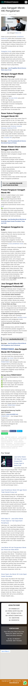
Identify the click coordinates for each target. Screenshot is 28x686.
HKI (6, 38)
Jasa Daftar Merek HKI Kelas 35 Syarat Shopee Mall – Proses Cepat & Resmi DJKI (20, 461)
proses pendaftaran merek (15, 243)
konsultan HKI (8, 137)
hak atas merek (13, 98)
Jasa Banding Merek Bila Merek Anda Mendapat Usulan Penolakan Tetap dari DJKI (13, 221)
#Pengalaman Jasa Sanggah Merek (11, 446)
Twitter (20, 431)
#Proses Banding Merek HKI (9, 447)
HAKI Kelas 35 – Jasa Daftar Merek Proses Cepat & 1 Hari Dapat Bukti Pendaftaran (12, 521)
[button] (26, 2)
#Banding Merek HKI (11, 437)
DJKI (2, 206)
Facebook (13, 431)
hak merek (10, 358)
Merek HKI (4, 14)
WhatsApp (5, 433)
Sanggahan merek (6, 51)
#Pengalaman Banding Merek (15, 444)
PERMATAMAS (7, 349)
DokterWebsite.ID (14, 682)
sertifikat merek (22, 317)
